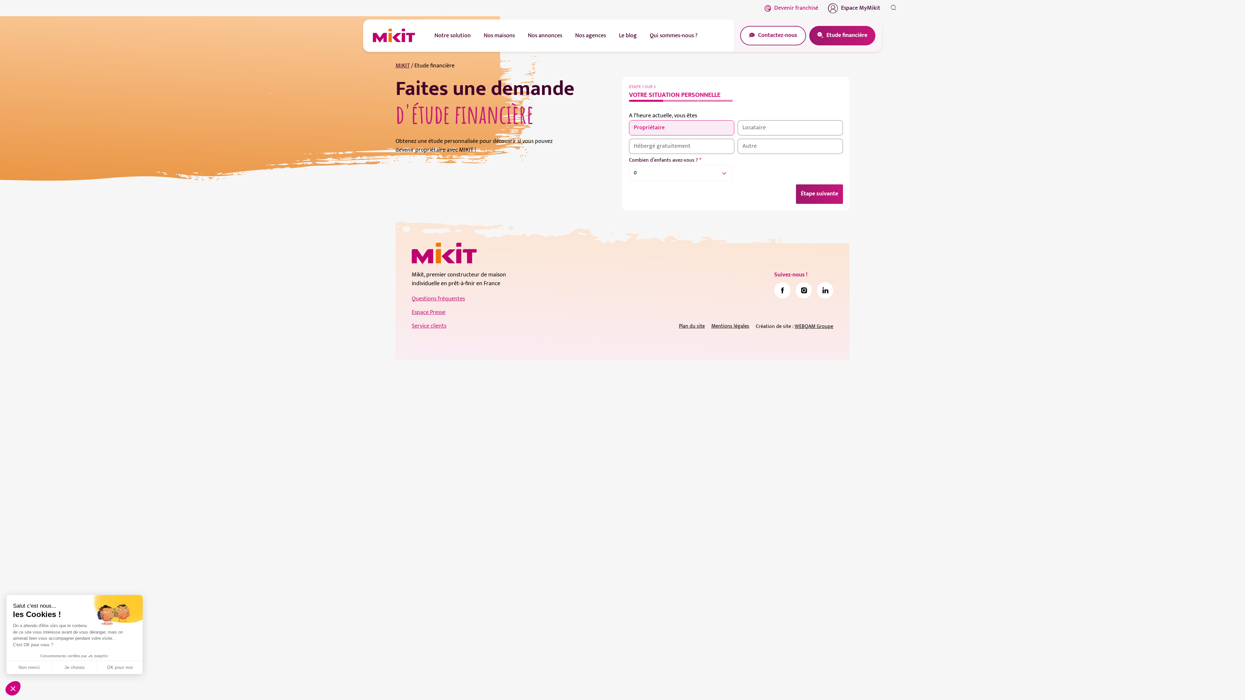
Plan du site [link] (692, 326)
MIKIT (403, 66)
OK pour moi (120, 667)
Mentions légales (730, 326)
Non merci (29, 667)
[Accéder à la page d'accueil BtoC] (394, 35)
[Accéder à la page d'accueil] (444, 253)
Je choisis (75, 667)
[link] (782, 290)
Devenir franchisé (796, 8)
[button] (13, 688)
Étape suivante (819, 194)
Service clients (429, 326)
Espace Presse (428, 312)
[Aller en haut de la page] (893, 685)
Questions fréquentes (438, 299)
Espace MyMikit (860, 8)
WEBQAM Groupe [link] (814, 326)
